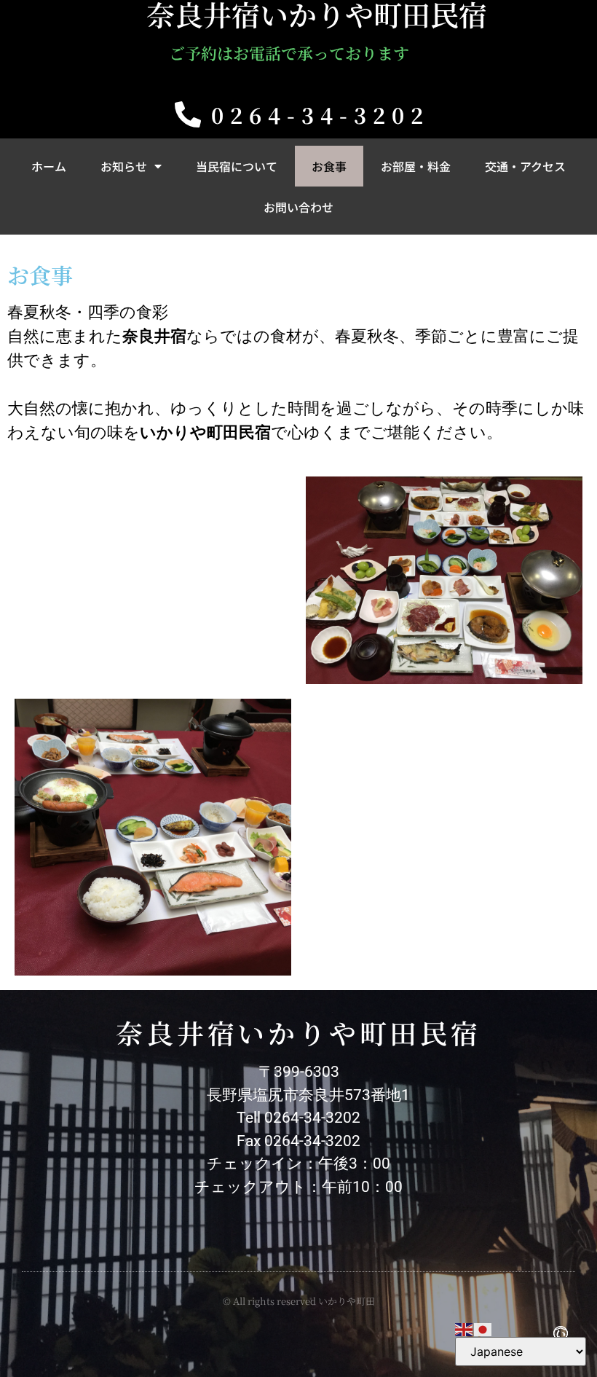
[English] (464, 1328)
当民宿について (236, 166)
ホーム (48, 166)
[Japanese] (483, 1328)
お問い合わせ (298, 207)
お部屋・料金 (416, 166)
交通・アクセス (525, 166)
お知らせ (123, 166)
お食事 (329, 166)
